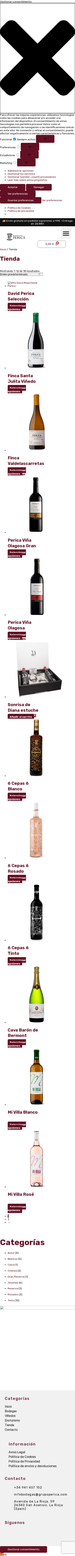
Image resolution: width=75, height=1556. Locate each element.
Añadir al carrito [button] (21, 716)
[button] (37, 58)
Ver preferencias (18, 193)
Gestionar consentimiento (23, 1549)
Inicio (3, 249)
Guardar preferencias (21, 200)
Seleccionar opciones (17, 307)
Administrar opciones (20, 170)
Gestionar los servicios (21, 173)
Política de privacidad (21, 210)
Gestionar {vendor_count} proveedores (32, 176)
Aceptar (13, 187)
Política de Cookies (19, 207)
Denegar (39, 187)
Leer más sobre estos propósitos (27, 179)
